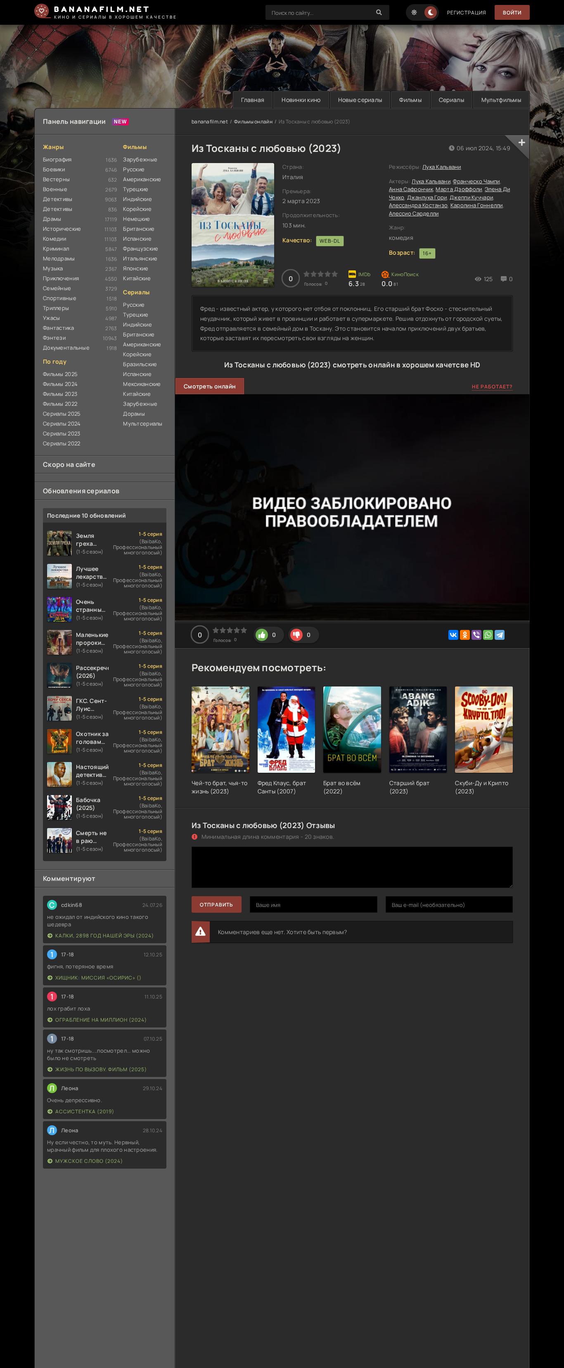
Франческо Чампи (476, 181)
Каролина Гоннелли (476, 205)
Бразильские (140, 364)
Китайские (137, 278)
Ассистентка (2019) (84, 1111)
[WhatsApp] (488, 635)
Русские (134, 169)
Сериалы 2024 (62, 423)
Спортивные (59, 298)
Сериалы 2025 (62, 413)
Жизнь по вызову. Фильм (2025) (101, 1069)
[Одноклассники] (465, 635)
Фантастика (58, 327)
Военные (55, 189)
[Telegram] (500, 635)
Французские (140, 248)
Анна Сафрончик (411, 189)
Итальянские (140, 258)
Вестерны (56, 179)
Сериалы (451, 100)
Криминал (56, 248)
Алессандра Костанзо (418, 205)
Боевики (54, 169)
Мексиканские (142, 384)
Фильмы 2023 (60, 394)
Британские (138, 228)
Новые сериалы (360, 100)
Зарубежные (140, 159)
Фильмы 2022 (60, 403)
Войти (512, 12)
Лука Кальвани (441, 166)
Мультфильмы (501, 100)
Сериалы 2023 (61, 433)
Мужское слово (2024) (89, 1160)
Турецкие (135, 189)
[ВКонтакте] (453, 635)
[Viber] (476, 635)
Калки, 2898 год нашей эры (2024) (104, 935)
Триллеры (56, 308)
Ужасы (51, 318)
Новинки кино (301, 100)
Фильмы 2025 (60, 374)
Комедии (54, 238)
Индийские (137, 199)
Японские (135, 268)
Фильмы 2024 (60, 384)
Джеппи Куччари (471, 197)
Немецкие (136, 218)
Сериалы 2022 (61, 443)
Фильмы (410, 100)
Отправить (216, 904)
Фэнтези (54, 337)
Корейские (137, 209)
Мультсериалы (142, 423)
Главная (252, 100)
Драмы (52, 218)
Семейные (57, 288)
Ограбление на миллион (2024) (101, 1019)
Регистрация (466, 12)
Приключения (61, 278)
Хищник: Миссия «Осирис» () (98, 977)
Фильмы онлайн (253, 121)
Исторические (62, 228)
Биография (57, 159)
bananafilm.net (210, 121)
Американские (142, 179)
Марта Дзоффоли (459, 189)
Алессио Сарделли (413, 213)
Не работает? (492, 386)
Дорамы (134, 413)
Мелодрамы (59, 258)
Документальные (66, 347)
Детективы (58, 199)
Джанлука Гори (427, 197)
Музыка (53, 268)
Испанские (137, 238)
